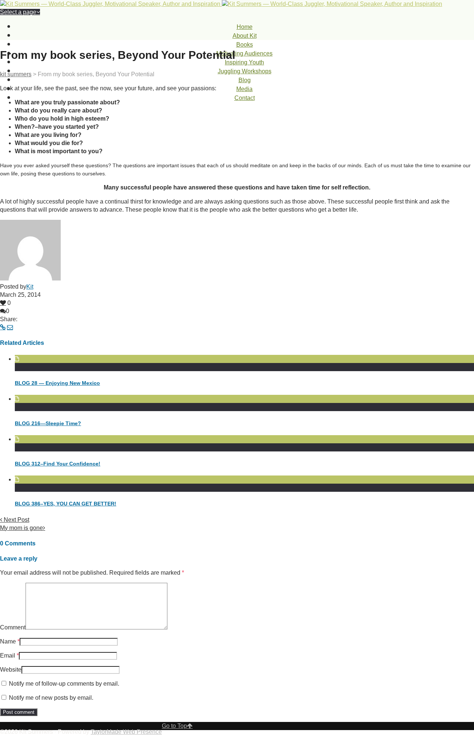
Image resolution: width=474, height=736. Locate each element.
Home (245, 27)
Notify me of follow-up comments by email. (64, 683)
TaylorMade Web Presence (126, 732)
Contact (244, 98)
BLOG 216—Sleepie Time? (48, 423)
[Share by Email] (10, 327)
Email (7, 655)
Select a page (18, 12)
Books (244, 44)
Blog (244, 80)
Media (244, 89)
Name (8, 641)
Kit (29, 286)
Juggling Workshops (244, 71)
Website (10, 669)
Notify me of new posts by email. (51, 698)
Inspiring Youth (244, 62)
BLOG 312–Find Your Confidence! (57, 464)
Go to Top (174, 726)
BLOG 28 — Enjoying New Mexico (57, 383)
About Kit (245, 36)
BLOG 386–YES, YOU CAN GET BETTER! (65, 504)
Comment (13, 627)
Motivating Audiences (244, 53)
